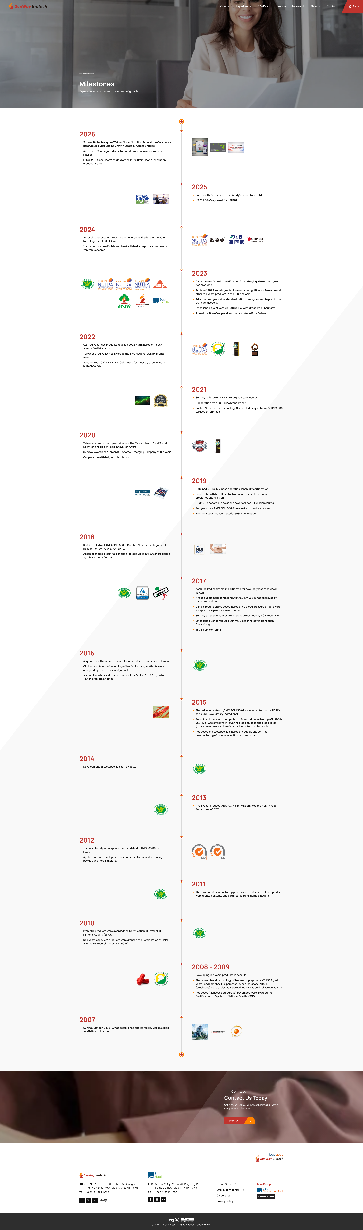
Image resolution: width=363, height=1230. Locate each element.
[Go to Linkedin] (95, 1200)
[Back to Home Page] (28, 6)
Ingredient (242, 6)
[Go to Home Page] (92, 1175)
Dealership (298, 6)
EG (209, 1224)
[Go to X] (88, 1200)
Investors (280, 6)
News (314, 6)
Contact (332, 6)
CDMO (262, 6)
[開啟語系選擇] (352, 6)
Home (85, 73)
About (223, 6)
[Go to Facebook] (82, 1200)
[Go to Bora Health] (156, 1175)
